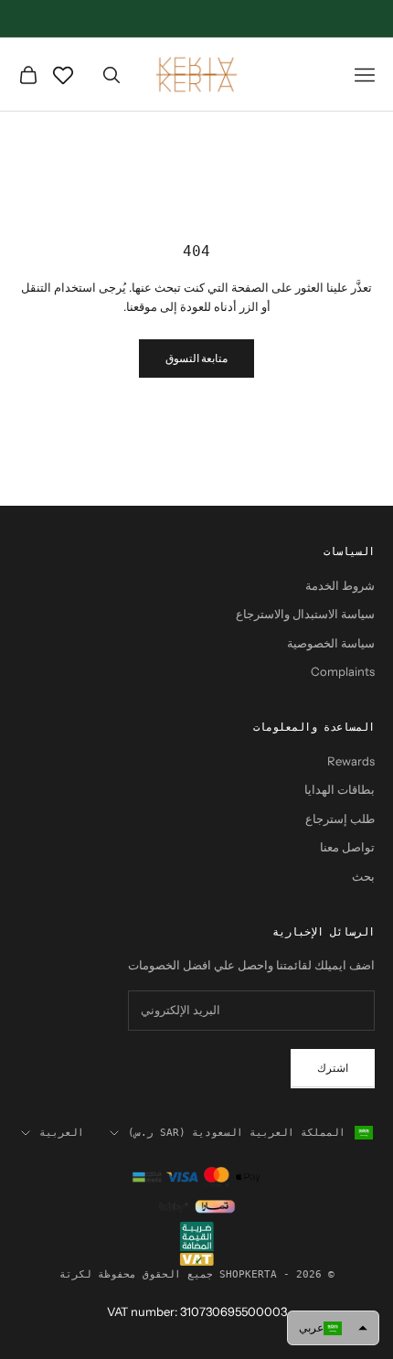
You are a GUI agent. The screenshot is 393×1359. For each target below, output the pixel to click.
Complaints (343, 671)
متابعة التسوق (196, 358)
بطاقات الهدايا (339, 789)
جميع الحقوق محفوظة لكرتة (136, 1274)
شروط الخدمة (340, 585)
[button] (333, 1327)
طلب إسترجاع (340, 818)
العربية (61, 1133)
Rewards (351, 761)
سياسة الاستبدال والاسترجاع (305, 613)
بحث (363, 876)
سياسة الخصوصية (331, 643)
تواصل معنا (347, 847)
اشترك (332, 1068)
